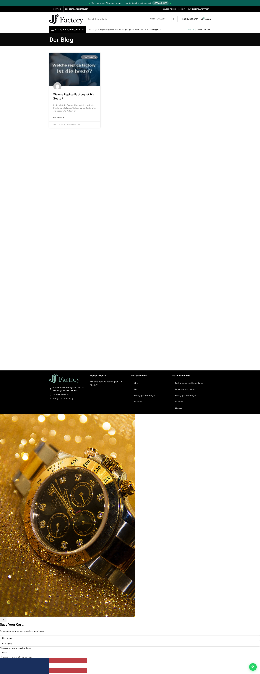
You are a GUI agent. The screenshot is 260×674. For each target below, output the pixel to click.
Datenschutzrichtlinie (184, 389)
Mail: (63, 398)
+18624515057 (160, 3)
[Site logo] (66, 19)
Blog (136, 389)
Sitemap (179, 408)
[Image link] (64, 378)
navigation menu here (114, 30)
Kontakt (138, 401)
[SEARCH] (174, 19)
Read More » (58, 117)
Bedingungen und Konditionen (189, 383)
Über (136, 383)
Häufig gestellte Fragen (144, 395)
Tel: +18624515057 (61, 394)
